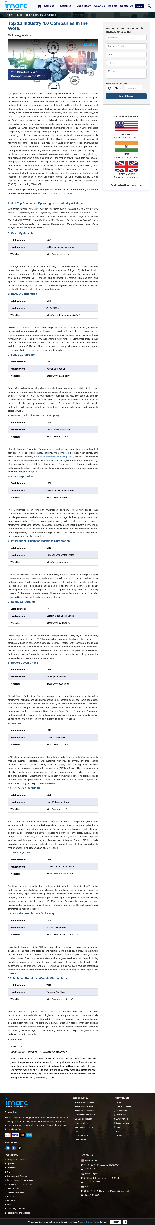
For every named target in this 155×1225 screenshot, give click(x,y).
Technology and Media (16, 1209)
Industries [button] (66, 6)
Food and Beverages (15, 1192)
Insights (112, 6)
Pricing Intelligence (83, 1123)
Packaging (11, 1201)
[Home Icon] (39, 6)
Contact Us (126, 6)
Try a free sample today (60, 193)
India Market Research (84, 1106)
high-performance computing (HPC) (56, 456)
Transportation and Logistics (18, 1213)
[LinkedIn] (7, 1148)
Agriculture (11, 1164)
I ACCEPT (115, 1222)
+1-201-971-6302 (91, 1169)
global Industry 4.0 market (25, 93)
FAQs (118, 1127)
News (118, 1131)
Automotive (11, 1168)
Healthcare (11, 1196)
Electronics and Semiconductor (19, 1184)
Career (118, 1102)
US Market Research (83, 1119)
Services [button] (49, 6)
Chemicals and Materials (17, 1176)
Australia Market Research (86, 1102)
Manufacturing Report (84, 1127)
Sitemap (119, 1135)
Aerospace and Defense (16, 1160)
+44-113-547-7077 (92, 1182)
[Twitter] (20, 1148)
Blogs (77, 1131)
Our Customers (122, 1119)
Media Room (84, 6)
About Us (99, 6)
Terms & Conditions (124, 1106)
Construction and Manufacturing (20, 1180)
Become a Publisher (124, 1123)
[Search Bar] (149, 6)
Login (139, 6)
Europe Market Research (85, 1115)
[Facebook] (14, 1148)
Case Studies (80, 1139)
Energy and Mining (14, 1188)
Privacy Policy (92, 1221)
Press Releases (81, 1135)
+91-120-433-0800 (91, 1195)
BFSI (8, 1172)
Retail (9, 1205)
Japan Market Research (84, 1111)
